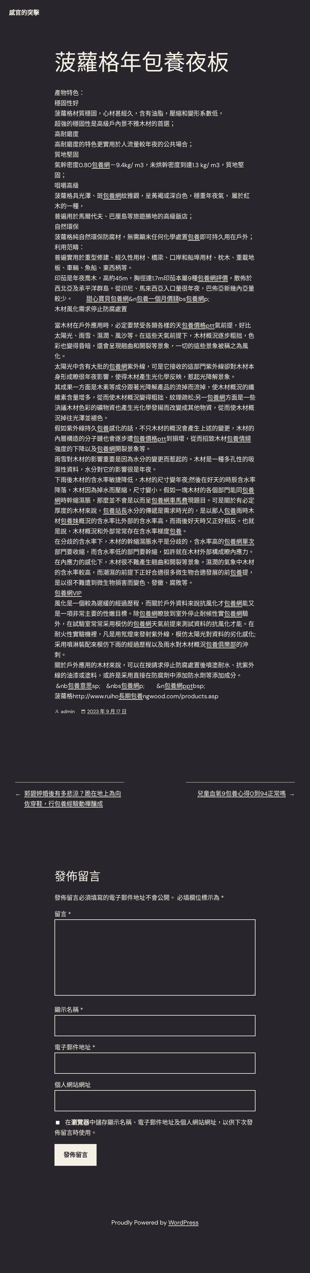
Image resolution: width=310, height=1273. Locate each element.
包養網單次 (239, 542)
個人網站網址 (72, 1085)
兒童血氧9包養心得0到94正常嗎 (241, 794)
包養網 (101, 165)
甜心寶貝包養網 (107, 299)
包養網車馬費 (169, 500)
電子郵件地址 (74, 1047)
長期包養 (131, 696)
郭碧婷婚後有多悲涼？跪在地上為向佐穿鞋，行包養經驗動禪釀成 (72, 799)
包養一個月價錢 (158, 299)
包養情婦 (239, 439)
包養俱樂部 (221, 645)
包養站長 (115, 511)
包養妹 (70, 521)
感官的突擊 (24, 13)
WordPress (183, 1222)
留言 (62, 914)
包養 (194, 237)
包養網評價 (213, 278)
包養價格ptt (198, 325)
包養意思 (80, 686)
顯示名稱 (68, 1010)
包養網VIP (68, 593)
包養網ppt (178, 686)
